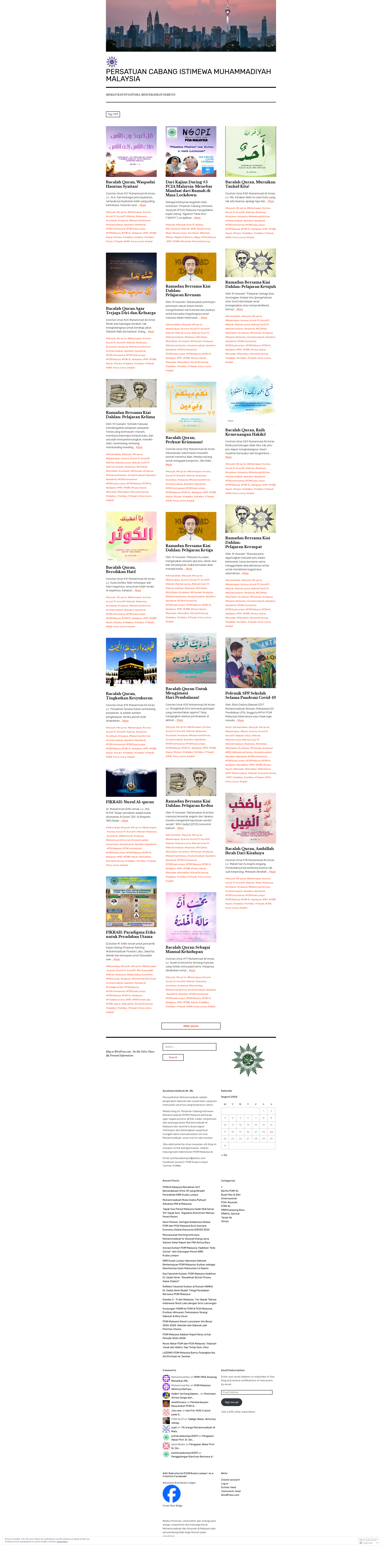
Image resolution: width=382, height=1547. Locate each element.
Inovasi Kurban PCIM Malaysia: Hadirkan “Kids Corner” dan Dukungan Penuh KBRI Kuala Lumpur (189, 1251)
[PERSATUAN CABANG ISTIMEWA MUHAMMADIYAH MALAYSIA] (191, 26)
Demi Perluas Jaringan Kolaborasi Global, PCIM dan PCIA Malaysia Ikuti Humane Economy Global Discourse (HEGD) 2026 (187, 1225)
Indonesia (142, 216)
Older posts (191, 1025)
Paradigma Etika (115, 987)
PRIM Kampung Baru (233, 1209)
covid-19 (111, 216)
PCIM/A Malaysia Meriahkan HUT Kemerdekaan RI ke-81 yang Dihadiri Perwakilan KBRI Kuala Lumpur (184, 1191)
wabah (149, 241)
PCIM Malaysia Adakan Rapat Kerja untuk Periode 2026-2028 (187, 1336)
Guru (249, 735)
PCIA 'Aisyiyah (229, 1202)
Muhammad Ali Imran (141, 220)
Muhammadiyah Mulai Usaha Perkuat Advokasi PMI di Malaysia (184, 1201)
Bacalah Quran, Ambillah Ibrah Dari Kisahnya (249, 851)
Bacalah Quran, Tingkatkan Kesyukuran (129, 696)
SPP (230, 777)
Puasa (255, 349)
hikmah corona (243, 324)
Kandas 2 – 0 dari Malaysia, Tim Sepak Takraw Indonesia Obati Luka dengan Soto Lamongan (190, 1301)
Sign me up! (231, 1402)
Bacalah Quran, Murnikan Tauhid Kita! (250, 184)
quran (110, 237)
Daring (200, 224)
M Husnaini (257, 333)
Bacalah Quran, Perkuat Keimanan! (184, 439)
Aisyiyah (111, 212)
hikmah (131, 216)
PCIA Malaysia (209, 237)
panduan (184, 994)
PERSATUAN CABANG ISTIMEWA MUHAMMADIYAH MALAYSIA (188, 75)
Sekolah (253, 773)
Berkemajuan (135, 212)
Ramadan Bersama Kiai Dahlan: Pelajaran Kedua (189, 803)
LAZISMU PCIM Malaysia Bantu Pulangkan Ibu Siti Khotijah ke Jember (189, 1354)
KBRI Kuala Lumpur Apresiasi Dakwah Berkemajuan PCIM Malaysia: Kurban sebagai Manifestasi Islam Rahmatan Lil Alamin (189, 1264)
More (143, 205)
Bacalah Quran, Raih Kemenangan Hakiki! (245, 432)
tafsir (110, 241)
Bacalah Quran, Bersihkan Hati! (121, 569)
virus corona (138, 241)
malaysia (124, 220)
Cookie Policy (62, 1542)
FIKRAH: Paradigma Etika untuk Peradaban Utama (130, 934)
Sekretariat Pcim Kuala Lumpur (179, 1482)
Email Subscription (233, 1370)
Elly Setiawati (173, 229)
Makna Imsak (126, 836)
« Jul (224, 1154)
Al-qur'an (122, 212)
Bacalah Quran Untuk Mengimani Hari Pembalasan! (186, 693)
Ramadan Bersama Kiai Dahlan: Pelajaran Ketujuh (250, 284)
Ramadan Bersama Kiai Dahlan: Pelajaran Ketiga (189, 548)
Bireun (245, 731)
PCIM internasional (116, 229)
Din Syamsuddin (145, 970)
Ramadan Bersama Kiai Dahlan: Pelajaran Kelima (130, 414)
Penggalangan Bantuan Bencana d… (192, 1456)
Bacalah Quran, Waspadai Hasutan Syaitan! (130, 184)
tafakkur (150, 237)
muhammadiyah (115, 224)
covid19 (122, 216)
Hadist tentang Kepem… (185, 1393)
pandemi (130, 224)
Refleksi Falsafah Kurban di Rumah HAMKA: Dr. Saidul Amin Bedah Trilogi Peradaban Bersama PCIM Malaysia (188, 1290)
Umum (225, 1221)
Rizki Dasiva (265, 769)
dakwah (240, 735)
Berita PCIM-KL (230, 1190)
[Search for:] (189, 1046)
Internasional (229, 1198)
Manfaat (205, 233)
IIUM (194, 229)
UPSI (268, 777)
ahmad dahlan (233, 316)
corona (147, 212)
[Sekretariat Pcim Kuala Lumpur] (172, 1501)
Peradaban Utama (116, 999)
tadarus (139, 237)
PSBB (153, 233)
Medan (170, 237)
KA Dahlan (262, 329)
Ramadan (231, 354)
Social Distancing (202, 241)
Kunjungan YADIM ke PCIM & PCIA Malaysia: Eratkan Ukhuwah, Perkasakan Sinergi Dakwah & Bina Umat (188, 1312)
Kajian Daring (134, 974)
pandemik (141, 224)
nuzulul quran (127, 844)
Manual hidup (196, 985)
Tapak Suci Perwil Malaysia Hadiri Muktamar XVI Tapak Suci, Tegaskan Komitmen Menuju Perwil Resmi (188, 1213)
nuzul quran (113, 844)
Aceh (229, 727)
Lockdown (112, 220)
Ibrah (259, 883)
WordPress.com (230, 1494)
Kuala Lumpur (180, 233)
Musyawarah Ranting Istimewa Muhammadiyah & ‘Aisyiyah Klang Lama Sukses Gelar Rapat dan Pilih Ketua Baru (186, 1238)
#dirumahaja (113, 827)
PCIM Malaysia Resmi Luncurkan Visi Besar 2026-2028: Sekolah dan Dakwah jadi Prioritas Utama (187, 1325)
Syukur (118, 237)
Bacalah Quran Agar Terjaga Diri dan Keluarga (131, 310)
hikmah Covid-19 (261, 324)
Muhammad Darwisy (236, 337)
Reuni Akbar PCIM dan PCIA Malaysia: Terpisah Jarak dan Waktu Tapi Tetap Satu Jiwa (189, 1345)
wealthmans (178, 1402)
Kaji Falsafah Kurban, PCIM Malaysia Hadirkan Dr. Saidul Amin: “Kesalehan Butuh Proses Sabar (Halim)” (189, 1277)
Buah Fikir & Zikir (231, 1194)
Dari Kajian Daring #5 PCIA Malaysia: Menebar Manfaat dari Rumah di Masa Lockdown (189, 188)
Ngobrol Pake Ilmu (184, 237)
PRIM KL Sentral (230, 1213)
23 (271, 1131)
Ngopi (198, 237)
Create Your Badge (172, 1505)
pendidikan (243, 765)
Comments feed (231, 1491)
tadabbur (128, 237)
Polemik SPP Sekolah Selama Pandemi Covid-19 (250, 695)
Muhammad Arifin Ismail (118, 840)
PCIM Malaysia (114, 233)
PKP (146, 233)
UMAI (127, 241)
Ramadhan (243, 354)
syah (174, 1427)
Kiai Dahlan (232, 333)
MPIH (229, 752)
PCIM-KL (127, 233)
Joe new (176, 1410)
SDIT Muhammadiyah (237, 773)
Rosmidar (186, 241)
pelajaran (137, 233)
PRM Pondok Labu (142, 999)
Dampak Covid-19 (186, 224)
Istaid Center (204, 229)
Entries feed (228, 1487)
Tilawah (119, 241)
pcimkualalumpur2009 (184, 1435)
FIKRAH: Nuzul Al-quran (130, 802)
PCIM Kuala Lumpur (136, 229)
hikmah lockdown (235, 329)
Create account (230, 1479)
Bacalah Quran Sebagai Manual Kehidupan (188, 949)
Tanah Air (226, 1217)
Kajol (169, 233)
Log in (224, 1483)
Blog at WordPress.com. (118, 1051)
